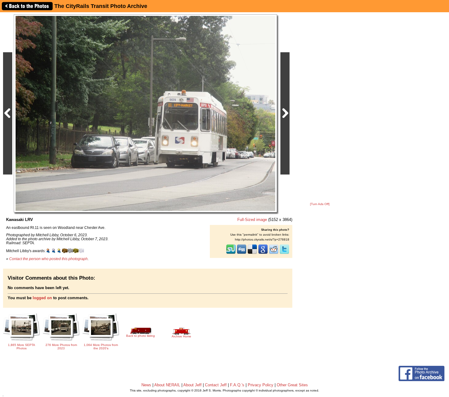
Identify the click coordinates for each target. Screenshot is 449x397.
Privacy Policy (260, 385)
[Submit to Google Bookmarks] (263, 253)
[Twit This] (284, 253)
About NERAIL (167, 385)
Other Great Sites (292, 385)
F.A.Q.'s (237, 385)
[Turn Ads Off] (320, 204)
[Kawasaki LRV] (145, 113)
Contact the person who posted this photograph (48, 259)
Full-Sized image (252, 219)
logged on (42, 298)
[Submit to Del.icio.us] (252, 253)
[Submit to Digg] (241, 253)
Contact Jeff (216, 385)
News (146, 385)
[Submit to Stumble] (231, 253)
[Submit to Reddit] (274, 253)
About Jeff (192, 385)
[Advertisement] (319, 107)
